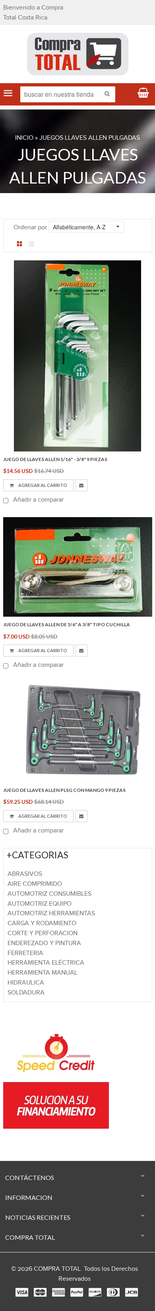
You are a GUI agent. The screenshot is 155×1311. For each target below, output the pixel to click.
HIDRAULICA (26, 983)
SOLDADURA (26, 992)
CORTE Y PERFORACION (43, 933)
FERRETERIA (25, 953)
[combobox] (67, 94)
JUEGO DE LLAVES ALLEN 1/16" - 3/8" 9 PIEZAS (55, 459)
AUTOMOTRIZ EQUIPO (40, 904)
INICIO (24, 138)
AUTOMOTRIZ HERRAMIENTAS (51, 913)
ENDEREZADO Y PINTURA (44, 943)
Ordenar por (30, 227)
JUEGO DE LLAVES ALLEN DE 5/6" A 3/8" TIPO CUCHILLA (66, 624)
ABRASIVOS (25, 874)
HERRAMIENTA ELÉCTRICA (46, 963)
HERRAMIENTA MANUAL (43, 973)
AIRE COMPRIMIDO (35, 884)
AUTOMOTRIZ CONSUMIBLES (49, 894)
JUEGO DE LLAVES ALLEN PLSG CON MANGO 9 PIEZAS (64, 790)
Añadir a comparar (38, 500)
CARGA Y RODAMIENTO (42, 923)
